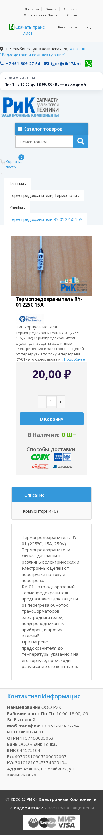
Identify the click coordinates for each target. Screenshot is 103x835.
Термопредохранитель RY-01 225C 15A (45, 219)
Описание (34, 495)
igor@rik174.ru (66, 63)
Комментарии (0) (40, 511)
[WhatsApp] (88, 63)
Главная (16, 183)
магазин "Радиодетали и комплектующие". (42, 51)
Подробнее (74, 359)
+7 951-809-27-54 (23, 63)
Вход (88, 27)
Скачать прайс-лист (30, 30)
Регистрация (68, 27)
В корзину (51, 419)
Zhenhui (16, 207)
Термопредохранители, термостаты (43, 195)
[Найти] (80, 141)
